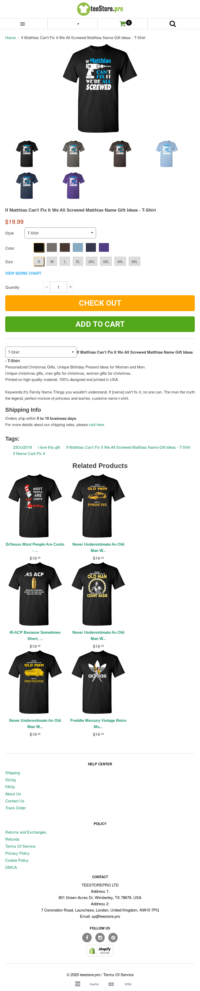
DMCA (11, 867)
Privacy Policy (17, 853)
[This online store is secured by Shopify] (100, 954)
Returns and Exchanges (25, 832)
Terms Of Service (20, 846)
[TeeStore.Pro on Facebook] (87, 937)
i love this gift (49, 447)
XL (78, 261)
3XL (106, 261)
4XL (120, 261)
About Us (13, 793)
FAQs (10, 786)
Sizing (10, 779)
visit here (96, 424)
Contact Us (14, 800)
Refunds (12, 839)
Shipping (12, 772)
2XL (92, 261)
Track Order (15, 807)
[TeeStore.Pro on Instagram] (100, 937)
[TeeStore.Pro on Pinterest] (113, 937)
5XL (135, 261)
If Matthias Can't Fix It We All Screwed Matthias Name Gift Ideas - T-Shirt (128, 447)
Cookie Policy (17, 860)
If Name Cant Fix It (29, 453)
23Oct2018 (22, 447)
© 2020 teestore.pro (83, 974)
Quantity (12, 287)
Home (10, 37)
